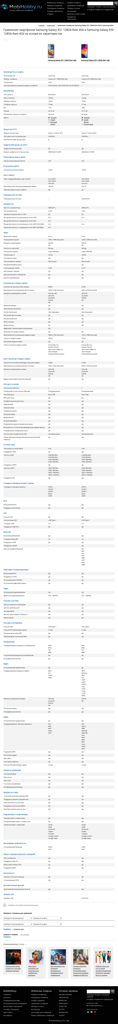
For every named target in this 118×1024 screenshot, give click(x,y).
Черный (53, 118)
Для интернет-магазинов (12, 1006)
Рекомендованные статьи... (15, 944)
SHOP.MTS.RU (64, 997)
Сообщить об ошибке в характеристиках (23, 905)
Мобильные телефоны (55, 3)
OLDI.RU (62, 1015)
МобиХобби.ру (9, 991)
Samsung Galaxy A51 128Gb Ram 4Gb (62, 60)
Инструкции (71, 11)
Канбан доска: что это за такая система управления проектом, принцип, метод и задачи (103, 970)
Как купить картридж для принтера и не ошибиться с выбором (33, 970)
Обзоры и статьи (73, 8)
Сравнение (51, 25)
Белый (52, 124)
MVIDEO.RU (63, 1000)
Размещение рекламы (11, 1000)
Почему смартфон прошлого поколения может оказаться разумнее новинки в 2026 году (80, 970)
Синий (52, 120)
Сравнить (7, 929)
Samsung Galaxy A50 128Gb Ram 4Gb (95, 60)
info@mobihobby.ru (96, 1006)
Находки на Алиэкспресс (71, 18)
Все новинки (24, 935)
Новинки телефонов (54, 5)
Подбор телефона (74, 3)
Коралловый (88, 124)
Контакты (7, 997)
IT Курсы (50, 14)
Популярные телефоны (55, 8)
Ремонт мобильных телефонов (42, 1015)
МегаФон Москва (65, 994)
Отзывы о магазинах (55, 11)
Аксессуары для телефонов (41, 1012)
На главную (7, 1015)
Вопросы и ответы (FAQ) (76, 14)
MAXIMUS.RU (63, 1012)
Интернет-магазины (68, 991)
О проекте (7, 994)
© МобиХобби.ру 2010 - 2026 (59, 1021)
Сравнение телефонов (75, 5)
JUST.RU (61, 1009)
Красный (53, 122)
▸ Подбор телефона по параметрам (100, 10)
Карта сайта (8, 1012)
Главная (41, 25)
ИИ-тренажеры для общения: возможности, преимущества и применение (58, 970)
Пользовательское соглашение (15, 1003)
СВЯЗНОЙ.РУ (63, 1003)
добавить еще (18, 929)
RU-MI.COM (63, 1006)
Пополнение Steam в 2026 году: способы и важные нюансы (13, 968)
